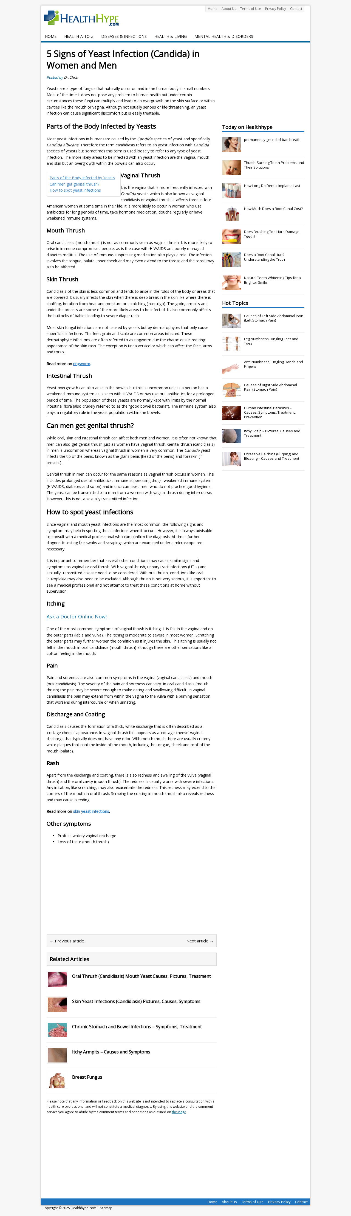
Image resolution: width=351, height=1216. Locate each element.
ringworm (81, 363)
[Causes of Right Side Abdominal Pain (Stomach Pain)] (231, 394)
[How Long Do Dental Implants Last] (231, 194)
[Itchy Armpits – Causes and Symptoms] (57, 1059)
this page (179, 1112)
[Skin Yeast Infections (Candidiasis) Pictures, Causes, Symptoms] (57, 1009)
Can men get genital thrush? (74, 184)
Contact (296, 8)
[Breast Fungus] (57, 1084)
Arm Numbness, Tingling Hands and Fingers (273, 364)
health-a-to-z (79, 36)
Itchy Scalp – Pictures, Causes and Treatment (272, 433)
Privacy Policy (275, 8)
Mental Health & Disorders (223, 36)
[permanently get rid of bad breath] (231, 148)
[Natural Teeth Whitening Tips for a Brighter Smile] (231, 287)
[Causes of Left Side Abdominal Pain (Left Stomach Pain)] (231, 325)
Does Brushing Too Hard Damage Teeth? (271, 234)
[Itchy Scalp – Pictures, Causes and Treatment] (231, 440)
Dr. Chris (71, 77)
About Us (229, 8)
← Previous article (67, 941)
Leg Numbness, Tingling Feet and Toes (271, 341)
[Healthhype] (85, 17)
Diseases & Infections (124, 36)
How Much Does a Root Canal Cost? (273, 208)
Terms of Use (250, 8)
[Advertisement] (93, 888)
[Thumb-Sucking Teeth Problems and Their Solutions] (231, 171)
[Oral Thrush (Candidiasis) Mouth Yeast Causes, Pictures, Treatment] (57, 983)
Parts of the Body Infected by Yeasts (82, 177)
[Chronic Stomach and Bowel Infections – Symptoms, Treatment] (57, 1034)
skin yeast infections (91, 811)
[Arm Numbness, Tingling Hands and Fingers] (231, 371)
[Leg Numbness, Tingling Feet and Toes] (231, 348)
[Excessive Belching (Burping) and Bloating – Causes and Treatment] (231, 463)
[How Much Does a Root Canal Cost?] (231, 217)
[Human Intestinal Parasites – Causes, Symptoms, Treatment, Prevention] (231, 417)
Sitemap (106, 1208)
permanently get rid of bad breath (272, 139)
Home (212, 8)
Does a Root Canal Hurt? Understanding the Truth (264, 257)
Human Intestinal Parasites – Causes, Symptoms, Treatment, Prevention (270, 412)
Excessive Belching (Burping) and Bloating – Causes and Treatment (271, 456)
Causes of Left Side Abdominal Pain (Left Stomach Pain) (273, 318)
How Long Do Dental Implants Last (272, 185)
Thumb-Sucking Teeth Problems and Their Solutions (274, 165)
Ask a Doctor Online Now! (77, 616)
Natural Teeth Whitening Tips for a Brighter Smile (272, 280)
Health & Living (170, 36)
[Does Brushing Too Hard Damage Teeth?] (231, 240)
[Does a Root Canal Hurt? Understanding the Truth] (231, 264)
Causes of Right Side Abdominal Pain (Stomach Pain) (270, 387)
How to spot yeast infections (75, 190)
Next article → (200, 941)
